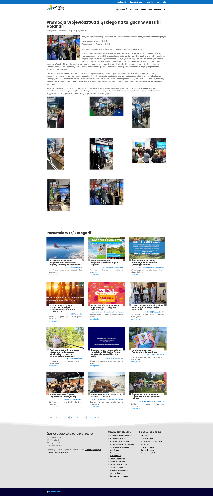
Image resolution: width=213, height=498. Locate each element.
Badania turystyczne (116, 312)
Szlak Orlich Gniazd (117, 438)
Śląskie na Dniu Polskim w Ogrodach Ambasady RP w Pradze (146, 396)
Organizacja (121, 10)
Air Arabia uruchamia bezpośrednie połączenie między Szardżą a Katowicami (65, 262)
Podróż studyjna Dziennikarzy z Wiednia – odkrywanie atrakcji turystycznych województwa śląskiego (65, 353)
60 (85, 417)
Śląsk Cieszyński (147, 438)
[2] (64, 195)
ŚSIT (163, 312)
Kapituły (149, 2)
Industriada (114, 450)
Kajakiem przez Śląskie (119, 470)
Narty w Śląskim (116, 473)
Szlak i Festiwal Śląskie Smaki (121, 435)
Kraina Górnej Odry (148, 453)
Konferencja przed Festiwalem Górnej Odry (144, 351)
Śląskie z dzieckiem (117, 459)
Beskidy (144, 435)
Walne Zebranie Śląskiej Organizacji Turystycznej (62, 395)
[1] (106, 192)
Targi (70, 31)
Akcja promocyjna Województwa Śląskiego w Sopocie (104, 262)
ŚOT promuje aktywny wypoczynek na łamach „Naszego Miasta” (144, 262)
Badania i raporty (137, 2)
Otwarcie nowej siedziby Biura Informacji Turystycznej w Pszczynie (148, 307)
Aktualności (161, 2)
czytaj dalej (53, 274)
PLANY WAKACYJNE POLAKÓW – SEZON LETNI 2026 (106, 395)
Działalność (121, 2)
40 (81, 417)
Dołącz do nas (146, 10)
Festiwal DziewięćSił (117, 467)
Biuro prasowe (159, 267)
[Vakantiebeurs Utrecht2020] (64, 113)
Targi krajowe (118, 267)
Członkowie (133, 10)
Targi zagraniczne (80, 31)
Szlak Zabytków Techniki (119, 441)
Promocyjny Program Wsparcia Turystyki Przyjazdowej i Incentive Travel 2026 (62, 308)
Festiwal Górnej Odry (118, 464)
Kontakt (157, 10)
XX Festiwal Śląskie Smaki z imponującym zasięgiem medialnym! (105, 307)
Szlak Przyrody (115, 456)
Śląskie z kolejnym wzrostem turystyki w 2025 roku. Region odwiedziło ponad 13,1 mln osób (106, 353)
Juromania (114, 453)
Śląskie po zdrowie (117, 461)
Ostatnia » (97, 417)
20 (77, 417)
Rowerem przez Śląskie (119, 476)
